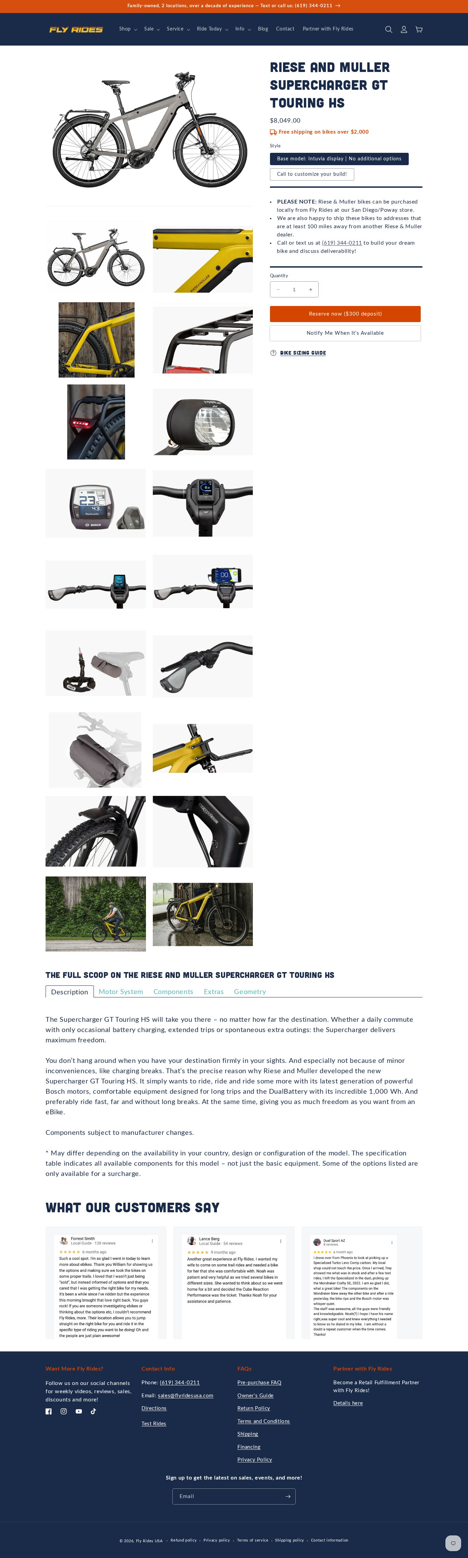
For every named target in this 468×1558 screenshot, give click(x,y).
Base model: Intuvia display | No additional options (339, 159)
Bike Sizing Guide (303, 353)
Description (69, 992)
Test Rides (154, 1423)
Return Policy (253, 1408)
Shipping (247, 1434)
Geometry (250, 992)
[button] (127, 29)
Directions (154, 1408)
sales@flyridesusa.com (185, 1395)
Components (173, 992)
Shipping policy (289, 1540)
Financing (248, 1447)
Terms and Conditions (263, 1421)
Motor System (121, 992)
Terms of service (253, 1540)
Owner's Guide (255, 1395)
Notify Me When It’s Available (345, 333)
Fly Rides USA (150, 1541)
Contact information (329, 1540)
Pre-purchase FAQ (259, 1382)
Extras (214, 992)
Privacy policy (217, 1540)
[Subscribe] (287, 1496)
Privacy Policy (254, 1459)
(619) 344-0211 (342, 243)
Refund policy (184, 1540)
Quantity (279, 276)
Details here (348, 1403)
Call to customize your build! (312, 174)
